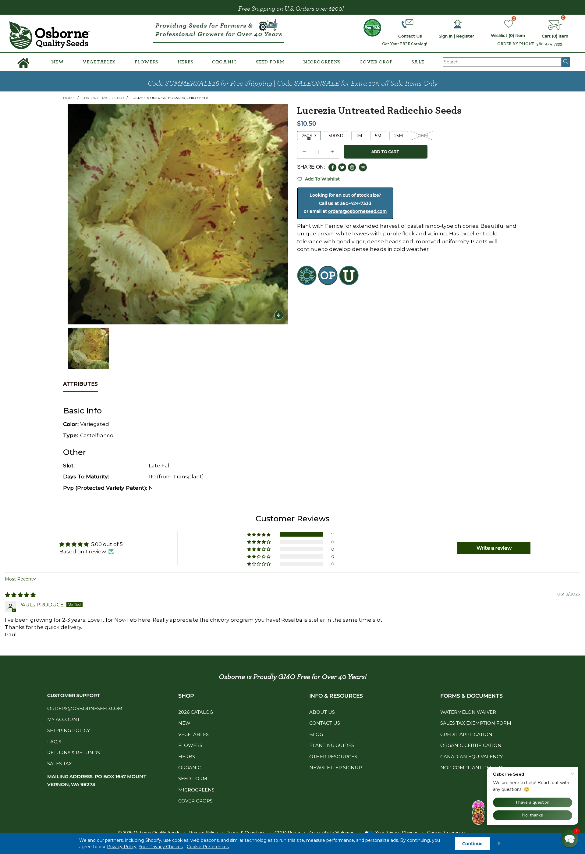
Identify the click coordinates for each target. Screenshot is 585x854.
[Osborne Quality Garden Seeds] (49, 35)
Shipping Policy (68, 730)
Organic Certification (471, 745)
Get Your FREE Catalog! (404, 44)
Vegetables (99, 61)
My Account (63, 719)
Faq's (54, 742)
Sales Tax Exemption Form (475, 723)
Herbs (185, 61)
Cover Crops (195, 801)
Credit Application (466, 734)
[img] (20, 595)
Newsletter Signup (335, 767)
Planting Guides (331, 745)
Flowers (146, 61)
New (57, 61)
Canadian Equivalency (471, 756)
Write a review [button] (494, 548)
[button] (304, 152)
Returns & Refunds (73, 753)
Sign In (445, 36)
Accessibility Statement (332, 832)
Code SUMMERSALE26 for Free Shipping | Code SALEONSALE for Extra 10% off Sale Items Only (293, 83)
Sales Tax (59, 763)
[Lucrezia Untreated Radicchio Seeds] (178, 214)
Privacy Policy (121, 846)
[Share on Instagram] (352, 167)
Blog (316, 734)
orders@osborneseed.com (357, 211)
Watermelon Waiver (468, 712)
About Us (322, 712)
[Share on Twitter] (342, 167)
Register (465, 36)
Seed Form (270, 61)
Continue (472, 843)
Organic (224, 61)
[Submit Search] (566, 61)
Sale (418, 61)
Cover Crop (376, 61)
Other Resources (333, 756)
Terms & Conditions (246, 832)
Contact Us (324, 723)
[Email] (363, 167)
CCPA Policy (287, 832)
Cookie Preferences (208, 846)
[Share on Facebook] (332, 167)
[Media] (278, 315)
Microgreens (322, 61)
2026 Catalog (195, 712)
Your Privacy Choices (161, 846)
